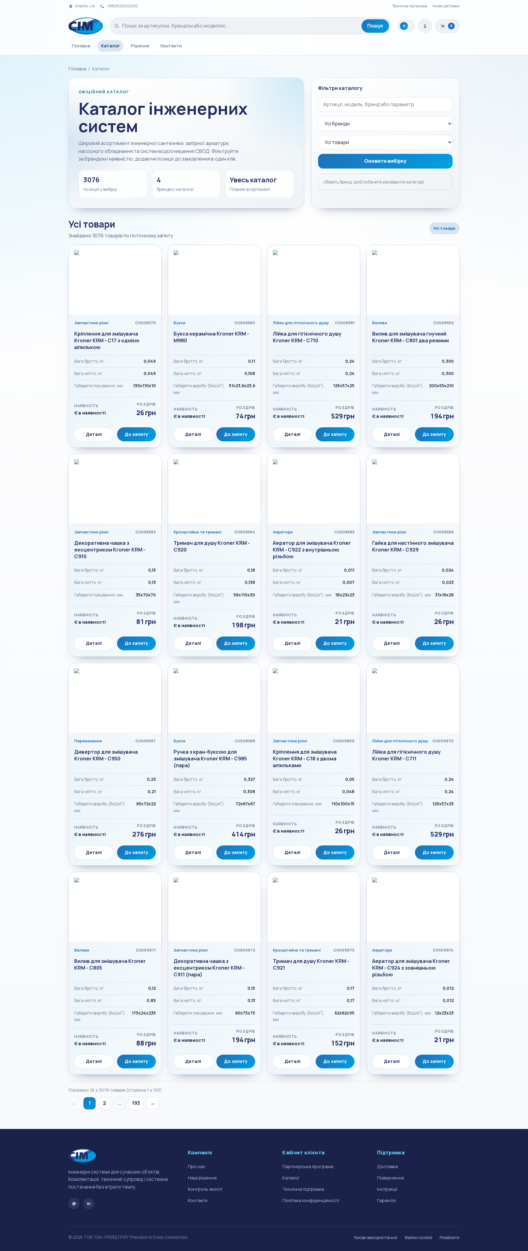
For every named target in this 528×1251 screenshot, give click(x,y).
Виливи (379, 322)
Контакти (171, 46)
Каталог (110, 46)
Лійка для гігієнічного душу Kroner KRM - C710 (307, 337)
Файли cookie (418, 1237)
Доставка (387, 1166)
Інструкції (387, 1189)
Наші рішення (202, 1178)
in (89, 1203)
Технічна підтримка (409, 6)
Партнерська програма (307, 1166)
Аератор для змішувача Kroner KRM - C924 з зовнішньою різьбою (411, 968)
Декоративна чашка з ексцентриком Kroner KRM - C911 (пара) (209, 968)
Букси (179, 322)
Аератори (283, 532)
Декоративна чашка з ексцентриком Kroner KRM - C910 (109, 550)
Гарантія (386, 1200)
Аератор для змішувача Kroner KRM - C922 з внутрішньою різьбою (312, 550)
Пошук (375, 25)
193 (136, 1103)
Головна (81, 46)
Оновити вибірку (385, 161)
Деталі (94, 434)
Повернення (390, 1178)
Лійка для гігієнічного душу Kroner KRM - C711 (406, 755)
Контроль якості (205, 1189)
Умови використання (375, 1237)
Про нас (196, 1166)
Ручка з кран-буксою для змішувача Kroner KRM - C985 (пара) (210, 758)
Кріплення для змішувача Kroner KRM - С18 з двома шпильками (305, 758)
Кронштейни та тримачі (198, 532)
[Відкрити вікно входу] (425, 26)
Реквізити (450, 1237)
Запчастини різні (91, 322)
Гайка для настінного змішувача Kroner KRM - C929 (413, 546)
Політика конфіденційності (310, 1200)
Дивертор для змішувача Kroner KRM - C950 (106, 755)
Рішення (140, 46)
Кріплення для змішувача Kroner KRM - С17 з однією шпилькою (106, 340)
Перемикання (88, 741)
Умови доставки (446, 6)
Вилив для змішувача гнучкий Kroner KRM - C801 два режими (410, 337)
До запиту (136, 434)
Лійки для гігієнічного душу (301, 322)
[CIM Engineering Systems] (85, 26)
